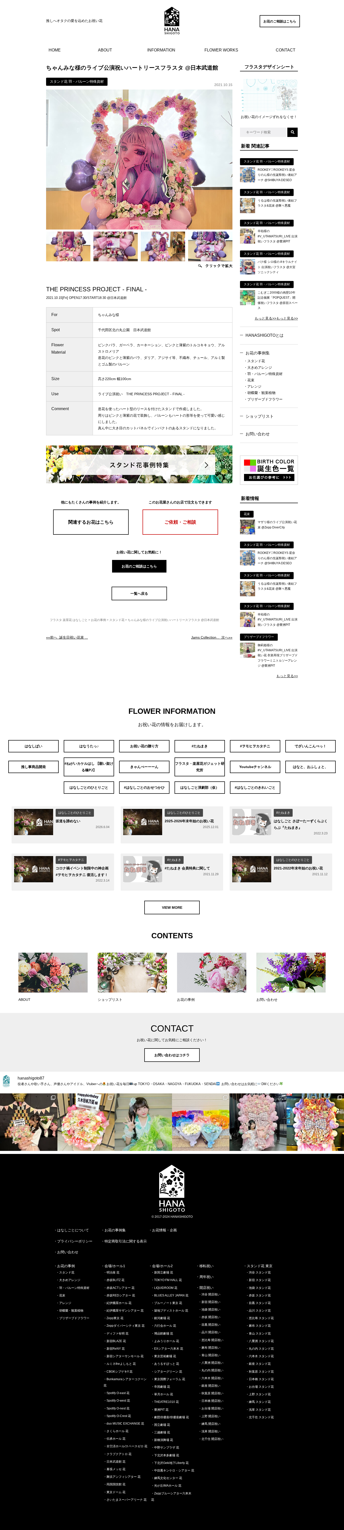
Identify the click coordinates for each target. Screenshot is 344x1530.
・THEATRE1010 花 (165, 1402)
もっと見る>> (265, 318)
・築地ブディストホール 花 (169, 1310)
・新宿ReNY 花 (114, 1348)
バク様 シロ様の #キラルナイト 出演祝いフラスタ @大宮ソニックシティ (277, 267)
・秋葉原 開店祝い (210, 1393)
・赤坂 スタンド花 (258, 1295)
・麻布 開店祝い (209, 1347)
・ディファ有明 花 (116, 1333)
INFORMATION (161, 50)
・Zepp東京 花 (113, 1318)
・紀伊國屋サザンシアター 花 (124, 1310)
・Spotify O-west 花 (117, 1400)
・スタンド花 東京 (257, 1266)
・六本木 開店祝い (210, 1378)
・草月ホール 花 (162, 1394)
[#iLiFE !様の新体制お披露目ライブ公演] (200, 1122)
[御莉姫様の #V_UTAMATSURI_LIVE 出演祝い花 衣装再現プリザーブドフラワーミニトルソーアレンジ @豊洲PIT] (247, 657)
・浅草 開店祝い (209, 1431)
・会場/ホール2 (161, 1266)
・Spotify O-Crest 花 (117, 1416)
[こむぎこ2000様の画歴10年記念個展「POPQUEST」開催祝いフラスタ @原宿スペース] (247, 304)
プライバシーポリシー (74, 1241)
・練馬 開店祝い (209, 1424)
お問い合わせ (258, 434)
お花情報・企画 (164, 1230)
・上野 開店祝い (209, 1416)
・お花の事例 (64, 1266)
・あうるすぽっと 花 (165, 1364)
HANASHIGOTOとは (265, 335)
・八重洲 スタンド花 (260, 1341)
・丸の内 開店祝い (210, 1370)
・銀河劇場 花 (160, 1318)
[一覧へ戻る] (139, 599)
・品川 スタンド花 (258, 1310)
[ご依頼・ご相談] (180, 533)
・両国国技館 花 (114, 1484)
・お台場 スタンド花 (260, 1387)
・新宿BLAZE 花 (115, 1341)
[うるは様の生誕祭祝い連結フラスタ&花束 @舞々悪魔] (247, 212)
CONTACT (285, 50)
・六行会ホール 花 (163, 1325)
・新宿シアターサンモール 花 (124, 1356)
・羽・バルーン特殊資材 (263, 374)
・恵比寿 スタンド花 (260, 1318)
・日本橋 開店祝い (210, 1401)
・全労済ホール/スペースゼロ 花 (125, 1446)
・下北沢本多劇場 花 (165, 1455)
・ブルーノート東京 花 (166, 1303)
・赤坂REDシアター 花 (119, 1295)
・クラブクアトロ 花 (117, 1454)
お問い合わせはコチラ (172, 1055)
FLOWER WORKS (221, 50)
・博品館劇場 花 (162, 1333)
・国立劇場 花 (160, 1425)
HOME (55, 50)
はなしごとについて (73, 1230)
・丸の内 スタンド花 (260, 1348)
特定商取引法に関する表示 (126, 1241)
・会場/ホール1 (113, 1266)
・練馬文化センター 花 (166, 1478)
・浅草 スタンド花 (258, 1409)
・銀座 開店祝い (209, 1385)
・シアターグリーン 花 (166, 1371)
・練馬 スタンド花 (258, 1402)
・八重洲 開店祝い (210, 1363)
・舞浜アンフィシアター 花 (122, 1477)
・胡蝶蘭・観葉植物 (260, 393)
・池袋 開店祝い (209, 1309)
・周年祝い (205, 1277)
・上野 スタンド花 (258, 1394)
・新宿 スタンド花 (258, 1280)
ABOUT (105, 50)
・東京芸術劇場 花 (163, 1356)
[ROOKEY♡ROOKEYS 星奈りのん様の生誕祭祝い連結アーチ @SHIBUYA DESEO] (247, 181)
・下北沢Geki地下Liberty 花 (170, 1463)
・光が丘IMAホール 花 (166, 1485)
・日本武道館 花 (114, 1461)
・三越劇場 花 (160, 1432)
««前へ (67, 637)
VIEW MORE (172, 907)
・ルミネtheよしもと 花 (120, 1364)
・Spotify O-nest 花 (116, 1408)
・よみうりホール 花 (165, 1341)
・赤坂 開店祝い (209, 1317)
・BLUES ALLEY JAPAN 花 (169, 1295)
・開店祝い (205, 1288)
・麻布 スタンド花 (258, 1325)
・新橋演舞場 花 (162, 1440)
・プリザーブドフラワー (263, 399)
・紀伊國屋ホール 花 (117, 1303)
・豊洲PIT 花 (159, 1409)
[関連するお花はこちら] (91, 533)
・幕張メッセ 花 (114, 1469)
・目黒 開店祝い (209, 1324)
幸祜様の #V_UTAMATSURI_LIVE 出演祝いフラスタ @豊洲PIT (277, 236)
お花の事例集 (258, 353)
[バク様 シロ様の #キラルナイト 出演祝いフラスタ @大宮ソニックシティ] (247, 273)
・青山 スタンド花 (258, 1333)
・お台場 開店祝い (210, 1408)
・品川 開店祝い (209, 1332)
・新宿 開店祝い (209, 1302)
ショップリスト (260, 416)
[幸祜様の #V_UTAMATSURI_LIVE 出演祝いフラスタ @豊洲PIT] (247, 242)
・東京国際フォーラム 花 (168, 1379)
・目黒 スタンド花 (258, 1303)
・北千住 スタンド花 (260, 1417)
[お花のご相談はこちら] (280, 26)
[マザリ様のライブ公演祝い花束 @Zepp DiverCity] (247, 533)
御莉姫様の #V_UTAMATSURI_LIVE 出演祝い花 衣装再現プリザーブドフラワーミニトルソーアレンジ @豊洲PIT (278, 655)
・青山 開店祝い (209, 1355)
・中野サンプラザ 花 (165, 1447)
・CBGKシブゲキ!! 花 (118, 1371)
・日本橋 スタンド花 (260, 1379)
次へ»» (211, 637)
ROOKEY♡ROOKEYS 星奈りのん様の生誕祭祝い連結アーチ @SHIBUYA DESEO (277, 175)
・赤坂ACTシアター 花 (119, 1288)
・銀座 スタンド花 (258, 1364)
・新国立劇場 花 (162, 1272)
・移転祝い (205, 1266)
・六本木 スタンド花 (260, 1356)
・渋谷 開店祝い (209, 1294)
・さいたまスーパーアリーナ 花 (125, 1499)
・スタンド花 (254, 361)
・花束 (249, 380)
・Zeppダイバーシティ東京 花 (124, 1325)
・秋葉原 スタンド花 (260, 1371)
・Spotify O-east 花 (116, 1393)
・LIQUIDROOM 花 (164, 1288)
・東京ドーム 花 (114, 1492)
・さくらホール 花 (116, 1431)
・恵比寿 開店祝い (210, 1340)
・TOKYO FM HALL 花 (166, 1280)
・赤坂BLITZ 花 (114, 1280)
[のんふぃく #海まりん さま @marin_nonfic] (143, 1122)
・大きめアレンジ (258, 367)
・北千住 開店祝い (210, 1439)
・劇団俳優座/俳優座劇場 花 (170, 1417)
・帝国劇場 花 (160, 1387)
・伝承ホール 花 (114, 1438)
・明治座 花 (111, 1272)
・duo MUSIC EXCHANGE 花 (124, 1423)
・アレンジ (252, 386)
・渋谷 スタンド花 (258, 1272)
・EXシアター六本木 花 (167, 1348)
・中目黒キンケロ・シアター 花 (172, 1470)
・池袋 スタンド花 (258, 1288)
